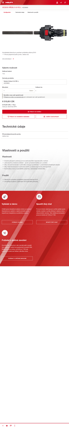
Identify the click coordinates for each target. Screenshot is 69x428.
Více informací (6, 59)
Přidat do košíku (35, 111)
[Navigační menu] (3, 2)
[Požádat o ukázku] (7, 426)
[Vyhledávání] (65, 2)
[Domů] (9, 2)
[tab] (7, 12)
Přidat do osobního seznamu (19, 116)
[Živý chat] (11, 426)
